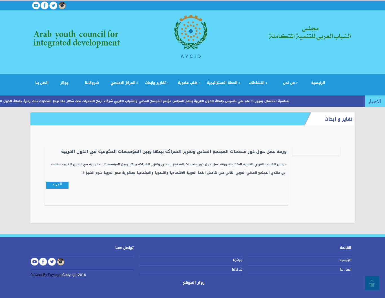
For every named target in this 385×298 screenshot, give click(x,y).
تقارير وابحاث (157, 83)
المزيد (57, 184)
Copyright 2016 (74, 275)
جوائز (64, 83)
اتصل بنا (41, 83)
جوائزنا (237, 260)
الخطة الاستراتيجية (223, 83)
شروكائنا (92, 83)
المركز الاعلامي (124, 83)
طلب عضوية (189, 83)
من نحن (290, 83)
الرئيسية (318, 83)
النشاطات (258, 83)
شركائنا (237, 269)
